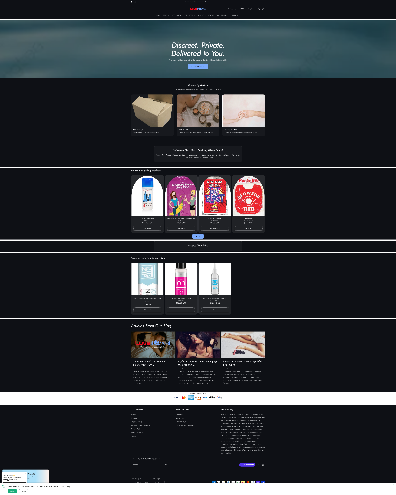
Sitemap (134, 436)
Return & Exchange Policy (140, 425)
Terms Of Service (137, 433)
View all (198, 236)
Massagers (180, 418)
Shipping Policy (136, 422)
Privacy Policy (136, 429)
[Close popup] (25, 474)
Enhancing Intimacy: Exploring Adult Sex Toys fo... (242, 363)
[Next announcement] (224, 2)
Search (133, 414)
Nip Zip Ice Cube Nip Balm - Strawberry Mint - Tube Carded (147, 299)
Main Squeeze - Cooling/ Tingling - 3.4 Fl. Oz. (215, 298)
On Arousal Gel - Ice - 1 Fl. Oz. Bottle (181, 298)
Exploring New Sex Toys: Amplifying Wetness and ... (197, 363)
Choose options (215, 228)
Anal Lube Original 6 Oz (147, 218)
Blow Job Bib (248, 218)
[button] (133, 8)
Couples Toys (181, 422)
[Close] (394, 485)
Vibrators (179, 414)
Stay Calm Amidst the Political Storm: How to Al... (149, 363)
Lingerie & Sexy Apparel (185, 425)
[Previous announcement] (172, 2)
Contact (134, 418)
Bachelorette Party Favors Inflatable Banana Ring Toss (181, 218)
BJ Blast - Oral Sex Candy (215, 218)
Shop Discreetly (198, 66)
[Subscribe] (165, 464)
